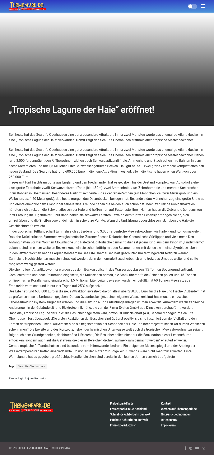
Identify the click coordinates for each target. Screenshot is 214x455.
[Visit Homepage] (27, 6)
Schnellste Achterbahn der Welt (130, 414)
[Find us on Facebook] (185, 448)
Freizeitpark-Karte (121, 403)
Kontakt (166, 403)
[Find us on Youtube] (197, 448)
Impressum (168, 425)
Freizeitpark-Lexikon (123, 425)
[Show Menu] (203, 6)
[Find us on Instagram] (190, 448)
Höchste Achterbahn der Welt (129, 419)
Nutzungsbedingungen (176, 414)
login (21, 378)
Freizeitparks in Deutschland (128, 409)
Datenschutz (169, 419)
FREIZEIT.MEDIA (33, 448)
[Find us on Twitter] (203, 448)
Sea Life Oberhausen (31, 366)
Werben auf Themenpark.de (179, 409)
